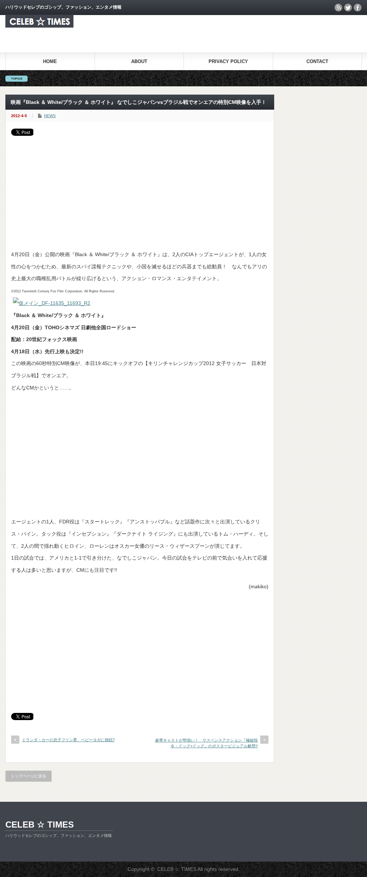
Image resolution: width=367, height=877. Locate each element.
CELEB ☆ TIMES (39, 824)
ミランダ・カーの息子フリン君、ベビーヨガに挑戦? (68, 740)
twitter (348, 7)
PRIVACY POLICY (228, 61)
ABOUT (139, 61)
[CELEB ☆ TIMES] (39, 25)
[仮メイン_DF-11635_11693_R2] (51, 303)
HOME (50, 61)
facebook (358, 7)
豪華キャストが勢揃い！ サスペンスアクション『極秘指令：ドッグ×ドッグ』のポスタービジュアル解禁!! (206, 743)
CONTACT (317, 61)
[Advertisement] (139, 189)
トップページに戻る (28, 776)
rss (338, 7)
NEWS (50, 116)
